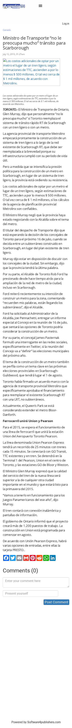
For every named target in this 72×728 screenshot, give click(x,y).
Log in (65, 23)
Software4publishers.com (44, 722)
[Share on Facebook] (6, 558)
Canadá (7, 30)
